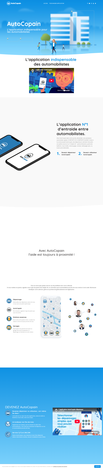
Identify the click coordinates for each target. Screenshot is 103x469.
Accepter (97, 466)
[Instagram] (91, 3)
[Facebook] (87, 3)
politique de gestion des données (60, 466)
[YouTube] (93, 3)
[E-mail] (89, 3)
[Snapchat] (95, 3)
